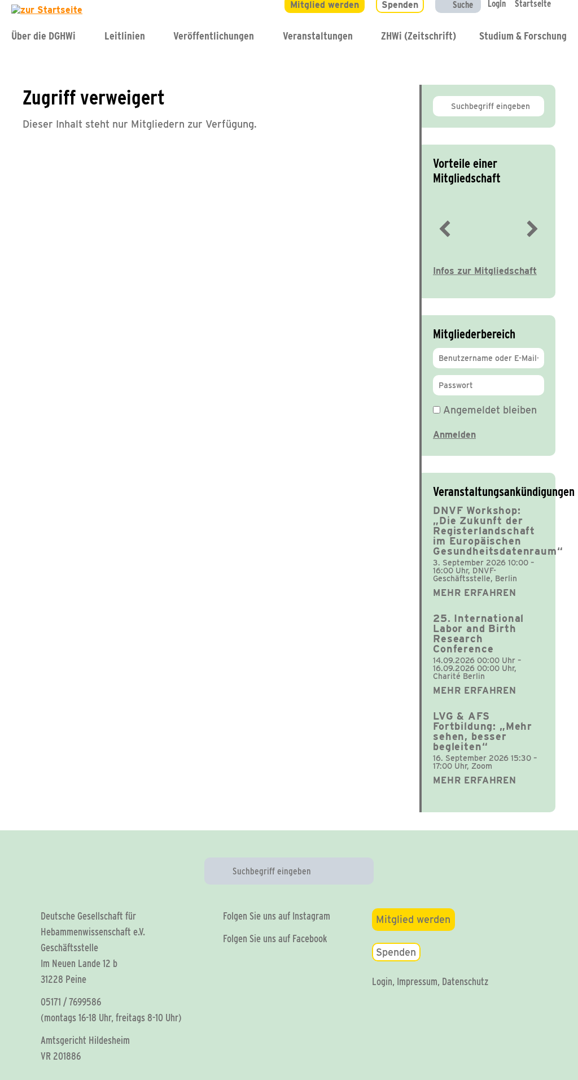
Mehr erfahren (474, 592)
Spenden (396, 952)
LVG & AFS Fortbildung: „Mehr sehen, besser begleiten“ (482, 731)
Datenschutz (465, 981)
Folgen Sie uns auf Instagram (276, 916)
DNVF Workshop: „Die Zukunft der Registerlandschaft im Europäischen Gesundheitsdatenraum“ (498, 530)
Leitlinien (124, 35)
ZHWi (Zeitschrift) (418, 35)
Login (382, 981)
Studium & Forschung (523, 35)
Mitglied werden (413, 919)
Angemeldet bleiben (488, 410)
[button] (445, 229)
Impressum (417, 981)
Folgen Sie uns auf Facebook (275, 938)
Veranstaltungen (318, 35)
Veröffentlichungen (213, 35)
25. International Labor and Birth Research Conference (478, 633)
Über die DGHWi (43, 35)
